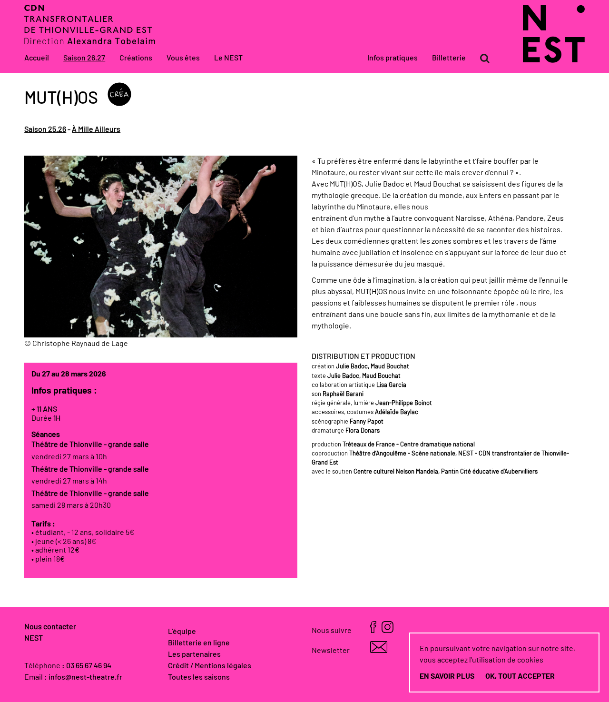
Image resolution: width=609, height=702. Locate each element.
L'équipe (182, 631)
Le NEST (228, 58)
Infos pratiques (392, 58)
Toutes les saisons (199, 677)
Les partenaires (194, 654)
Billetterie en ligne (199, 643)
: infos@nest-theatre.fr (83, 677)
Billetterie (449, 58)
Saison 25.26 (45, 129)
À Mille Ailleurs (96, 129)
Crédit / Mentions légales (209, 666)
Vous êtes (183, 58)
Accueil (36, 58)
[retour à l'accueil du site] (554, 60)
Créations (135, 58)
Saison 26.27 (84, 58)
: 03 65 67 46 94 (86, 666)
